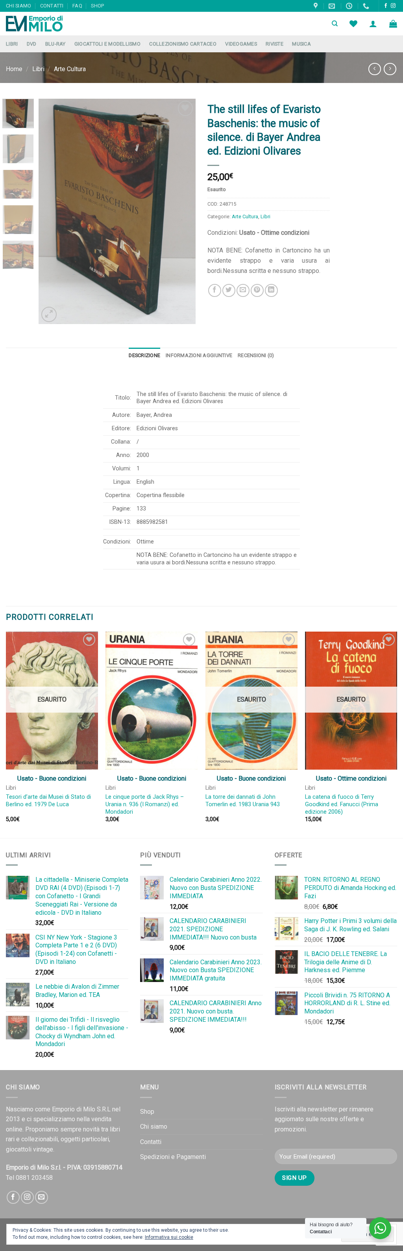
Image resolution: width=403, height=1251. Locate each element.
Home (14, 69)
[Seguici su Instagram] (393, 6)
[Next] (183, 211)
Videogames (241, 44)
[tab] (144, 355)
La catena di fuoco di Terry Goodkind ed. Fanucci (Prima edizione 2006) (341, 804)
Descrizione (144, 355)
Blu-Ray (55, 44)
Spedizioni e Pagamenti (173, 1157)
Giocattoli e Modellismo (107, 44)
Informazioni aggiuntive (199, 355)
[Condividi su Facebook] (214, 290)
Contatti (52, 6)
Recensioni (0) (256, 355)
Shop (97, 6)
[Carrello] (393, 23)
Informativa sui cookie (169, 1237)
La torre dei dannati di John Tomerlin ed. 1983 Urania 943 (242, 801)
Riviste (274, 44)
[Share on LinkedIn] (271, 290)
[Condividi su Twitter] (228, 290)
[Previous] (52, 211)
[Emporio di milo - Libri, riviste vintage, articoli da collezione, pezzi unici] (45, 23)
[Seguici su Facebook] (385, 6)
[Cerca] (335, 23)
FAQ (77, 6)
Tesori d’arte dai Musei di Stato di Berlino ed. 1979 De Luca (48, 801)
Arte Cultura (70, 69)
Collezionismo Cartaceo (182, 44)
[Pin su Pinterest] (257, 290)
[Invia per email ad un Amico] (243, 290)
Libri (12, 44)
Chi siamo (18, 6)
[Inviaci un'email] (41, 1197)
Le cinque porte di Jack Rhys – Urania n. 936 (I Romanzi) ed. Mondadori (144, 804)
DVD (32, 44)
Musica (301, 44)
